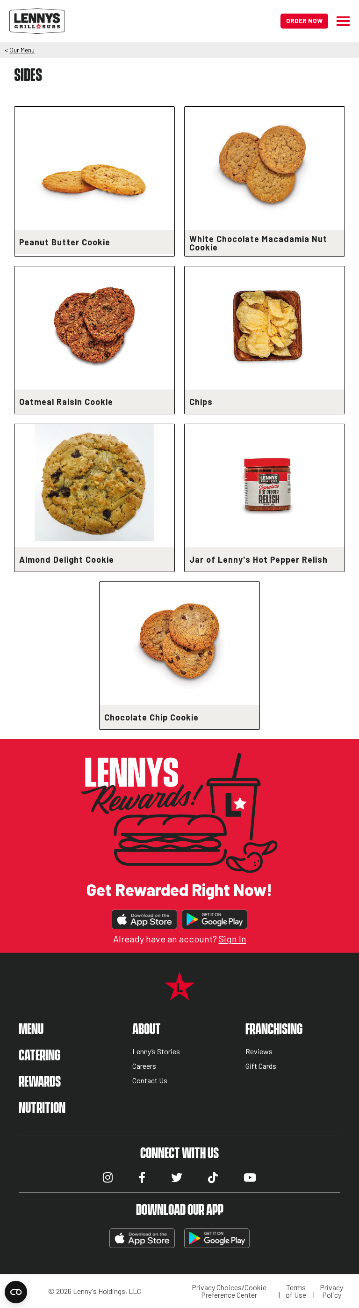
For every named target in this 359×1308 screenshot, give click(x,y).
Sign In (232, 938)
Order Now (304, 20)
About (146, 1029)
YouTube (250, 1177)
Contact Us (149, 1081)
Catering (39, 1056)
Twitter (176, 1177)
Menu (31, 1029)
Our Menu (22, 50)
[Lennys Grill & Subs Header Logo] (37, 19)
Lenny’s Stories (156, 1052)
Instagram (108, 1177)
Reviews (259, 1052)
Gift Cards (260, 1066)
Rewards (40, 1082)
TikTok (213, 1177)
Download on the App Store (144, 919)
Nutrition (42, 1108)
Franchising (273, 1029)
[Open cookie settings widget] (16, 1292)
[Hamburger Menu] (339, 21)
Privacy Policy (331, 1291)
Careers (144, 1066)
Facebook (141, 1177)
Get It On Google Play (214, 919)
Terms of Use (296, 1291)
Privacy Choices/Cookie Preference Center (229, 1291)
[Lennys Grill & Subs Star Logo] (180, 995)
